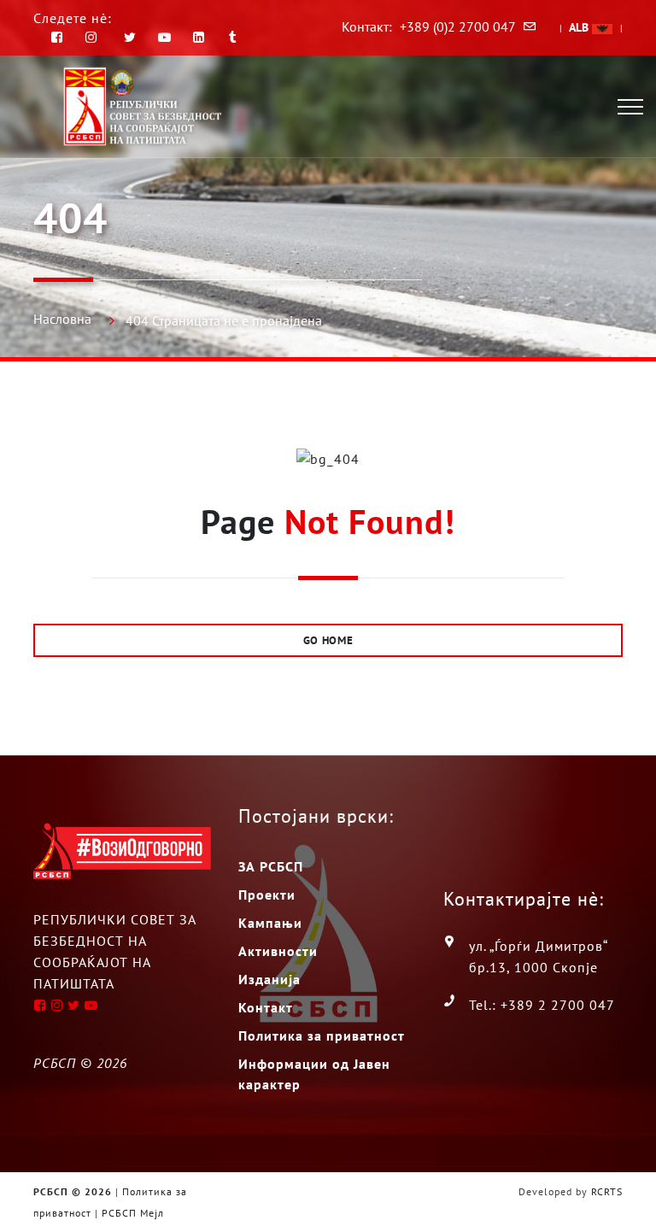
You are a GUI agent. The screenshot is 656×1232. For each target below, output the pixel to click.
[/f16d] (93, 37)
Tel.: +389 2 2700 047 (542, 1004)
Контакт (265, 1007)
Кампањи (270, 922)
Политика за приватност (321, 1035)
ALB (580, 27)
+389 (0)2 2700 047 (458, 26)
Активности (278, 950)
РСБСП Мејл (133, 1212)
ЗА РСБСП (270, 866)
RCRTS (607, 1191)
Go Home (328, 640)
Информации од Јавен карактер (314, 1074)
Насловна (62, 318)
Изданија (269, 979)
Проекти (267, 894)
